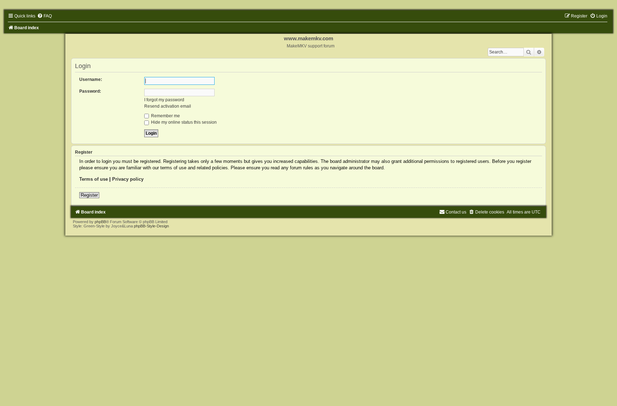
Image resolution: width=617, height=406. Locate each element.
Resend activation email (167, 106)
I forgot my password (164, 99)
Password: (90, 91)
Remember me (165, 115)
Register (89, 195)
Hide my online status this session (183, 122)
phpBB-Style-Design (151, 226)
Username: (90, 79)
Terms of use (93, 179)
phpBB (100, 222)
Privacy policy (128, 179)
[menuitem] (44, 16)
